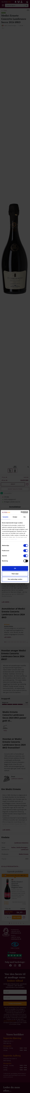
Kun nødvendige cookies (15, 579)
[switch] (25, 550)
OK (15, 568)
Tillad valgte (15, 573)
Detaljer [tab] (15, 517)
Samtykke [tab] (5, 517)
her (16, 539)
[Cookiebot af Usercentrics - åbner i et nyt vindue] (21, 512)
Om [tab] (25, 517)
